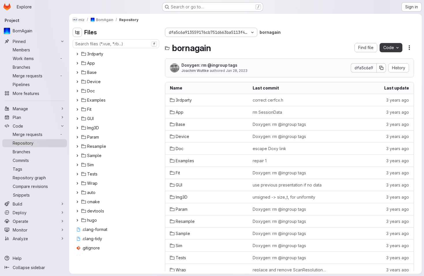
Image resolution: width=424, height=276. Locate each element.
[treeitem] (116, 54)
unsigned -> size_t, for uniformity (284, 197)
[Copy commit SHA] (381, 67)
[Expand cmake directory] (77, 201)
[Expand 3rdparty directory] (77, 54)
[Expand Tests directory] (77, 174)
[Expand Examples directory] (77, 100)
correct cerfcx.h (268, 100)
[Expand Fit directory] (77, 109)
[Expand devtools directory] (77, 211)
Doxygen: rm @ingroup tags (209, 65)
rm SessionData (267, 112)
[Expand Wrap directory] (77, 183)
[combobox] (116, 43)
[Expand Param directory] (77, 137)
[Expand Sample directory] (77, 155)
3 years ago (397, 100)
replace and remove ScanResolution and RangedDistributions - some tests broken (289, 269)
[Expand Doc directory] (77, 90)
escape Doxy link (269, 148)
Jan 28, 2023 (236, 70)
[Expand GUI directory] (77, 118)
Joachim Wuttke (195, 70)
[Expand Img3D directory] (77, 127)
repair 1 (260, 160)
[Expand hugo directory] (77, 220)
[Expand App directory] (77, 63)
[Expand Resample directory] (77, 146)
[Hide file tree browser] (77, 32)
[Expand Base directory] (77, 72)
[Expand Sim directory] (77, 164)
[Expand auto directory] (77, 192)
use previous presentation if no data (287, 184)
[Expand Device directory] (77, 81)
